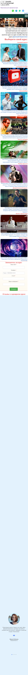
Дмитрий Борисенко (20, 37)
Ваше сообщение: (14, 281)
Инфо (14, 12)
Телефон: (13, 270)
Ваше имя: (14, 264)
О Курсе (14, 7)
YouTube (14, 4)
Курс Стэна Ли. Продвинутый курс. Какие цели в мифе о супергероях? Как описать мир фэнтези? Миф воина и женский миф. (14, 259)
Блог (14, 10)
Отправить (13, 289)
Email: (14, 276)
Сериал (14, 2)
